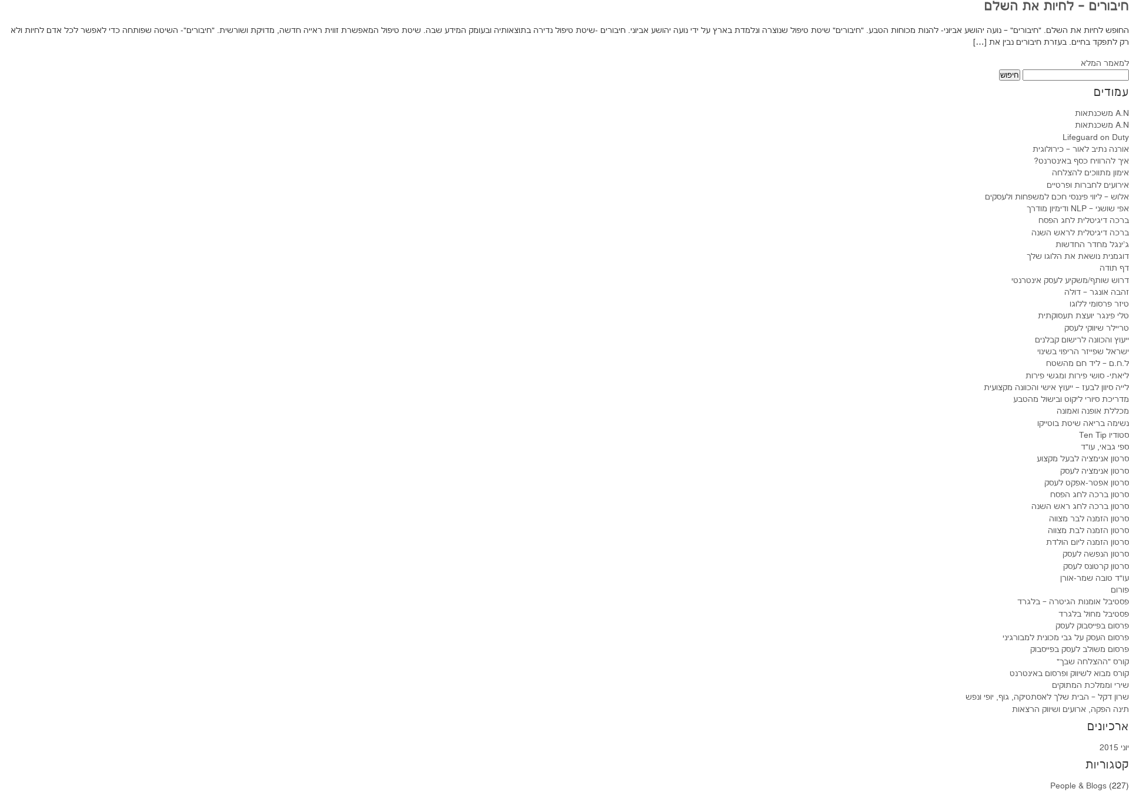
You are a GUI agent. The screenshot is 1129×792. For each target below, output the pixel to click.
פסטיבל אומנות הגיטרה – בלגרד (1073, 602)
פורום (1120, 590)
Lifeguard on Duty (1096, 137)
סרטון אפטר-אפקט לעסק (1086, 483)
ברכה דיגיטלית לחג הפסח (1083, 220)
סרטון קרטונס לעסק (1096, 566)
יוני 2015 (1114, 748)
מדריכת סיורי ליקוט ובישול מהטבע (1071, 399)
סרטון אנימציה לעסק (1094, 471)
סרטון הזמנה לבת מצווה (1088, 530)
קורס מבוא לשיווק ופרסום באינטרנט (1069, 673)
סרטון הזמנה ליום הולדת (1087, 542)
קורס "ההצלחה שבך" (1093, 662)
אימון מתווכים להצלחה (1090, 173)
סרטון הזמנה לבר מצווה (1089, 519)
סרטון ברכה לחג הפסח (1089, 495)
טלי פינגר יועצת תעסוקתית (1083, 316)
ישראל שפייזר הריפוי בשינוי (1083, 352)
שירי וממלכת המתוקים (1090, 685)
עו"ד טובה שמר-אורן (1094, 578)
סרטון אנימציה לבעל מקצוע (1083, 459)
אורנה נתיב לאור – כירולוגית (1081, 149)
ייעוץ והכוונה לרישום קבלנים (1082, 340)
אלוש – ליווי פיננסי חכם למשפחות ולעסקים (1057, 197)
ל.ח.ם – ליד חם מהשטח (1087, 363)
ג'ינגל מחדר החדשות (1092, 244)
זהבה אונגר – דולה (1096, 292)
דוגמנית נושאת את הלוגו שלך (1078, 256)
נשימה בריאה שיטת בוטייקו (1083, 423)
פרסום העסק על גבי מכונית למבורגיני (1066, 638)
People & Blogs (1078, 786)
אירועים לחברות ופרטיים (1088, 185)
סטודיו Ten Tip (1104, 435)
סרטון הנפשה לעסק (1096, 554)
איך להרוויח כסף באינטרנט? (1081, 161)
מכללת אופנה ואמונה (1093, 411)
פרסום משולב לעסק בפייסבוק (1079, 649)
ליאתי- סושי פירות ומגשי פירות (1077, 376)
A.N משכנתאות (1102, 113)
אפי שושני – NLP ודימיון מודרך (1078, 209)
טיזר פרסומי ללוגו (1099, 304)
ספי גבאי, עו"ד (1105, 447)
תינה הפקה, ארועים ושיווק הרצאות (1070, 709)
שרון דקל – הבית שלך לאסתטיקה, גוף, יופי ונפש (1047, 697)
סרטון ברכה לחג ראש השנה (1080, 506)
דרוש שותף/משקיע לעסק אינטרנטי (1070, 280)
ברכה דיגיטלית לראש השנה (1080, 233)
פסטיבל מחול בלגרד (1093, 614)
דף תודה (1114, 268)
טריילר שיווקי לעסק (1096, 328)
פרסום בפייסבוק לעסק (1092, 626)
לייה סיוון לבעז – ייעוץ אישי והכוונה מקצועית (1056, 387)
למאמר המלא (1105, 63)
